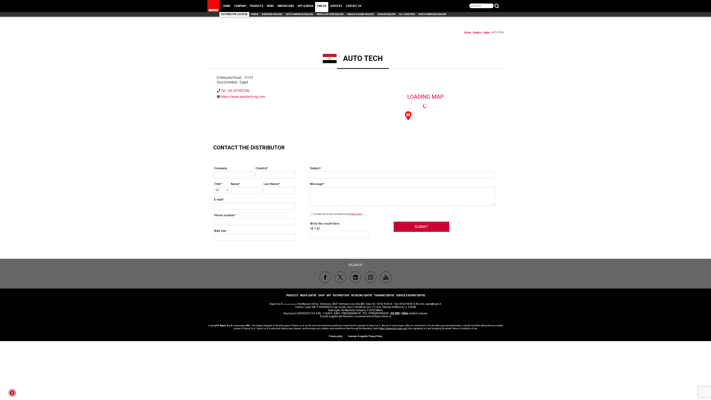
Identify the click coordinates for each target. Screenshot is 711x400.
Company (240, 6)
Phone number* (225, 215)
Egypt (486, 32)
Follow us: (355, 265)
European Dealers (272, 14)
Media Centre (308, 295)
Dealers (477, 32)
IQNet (405, 313)
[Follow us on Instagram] (370, 277)
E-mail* (219, 199)
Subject (315, 168)
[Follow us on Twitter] (340, 277)
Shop (321, 295)
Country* (262, 168)
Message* (317, 184)
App (328, 295)
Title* (218, 184)
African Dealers (386, 14)
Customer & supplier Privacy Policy (365, 336)
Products (256, 6)
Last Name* (272, 184)
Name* (235, 184)
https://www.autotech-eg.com (243, 97)
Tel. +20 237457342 (235, 91)
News (270, 6)
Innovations (286, 6)
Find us (321, 6)
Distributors (341, 295)
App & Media (305, 6)
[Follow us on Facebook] (325, 277)
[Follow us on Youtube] (386, 277)
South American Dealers (299, 14)
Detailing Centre (361, 295)
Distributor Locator (234, 14)
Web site (220, 231)
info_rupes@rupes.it (430, 303)
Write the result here (324, 223)
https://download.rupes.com (393, 328)
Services (336, 6)
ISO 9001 (395, 313)
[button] (408, 115)
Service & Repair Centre (410, 295)
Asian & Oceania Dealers (360, 14)
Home (226, 6)
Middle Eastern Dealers (330, 14)
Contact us (353, 6)
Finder (254, 14)
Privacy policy (355, 213)
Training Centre (384, 295)
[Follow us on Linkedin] (355, 277)
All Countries (407, 14)
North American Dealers (432, 14)
